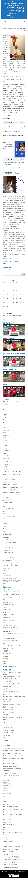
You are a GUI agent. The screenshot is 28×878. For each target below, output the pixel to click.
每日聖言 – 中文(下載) (8, 615)
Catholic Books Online (8, 508)
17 (7, 299)
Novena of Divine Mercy (9, 430)
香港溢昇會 (6, 714)
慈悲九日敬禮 (6, 785)
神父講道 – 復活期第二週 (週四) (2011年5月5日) (14, 28)
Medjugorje (16, 173)
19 (13, 299)
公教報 (4, 573)
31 (7, 306)
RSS (19, 131)
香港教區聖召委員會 (8, 709)
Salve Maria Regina (8, 841)
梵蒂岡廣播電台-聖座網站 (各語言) (12, 581)
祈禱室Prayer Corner (13, 5)
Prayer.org (5, 740)
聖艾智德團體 (6, 701)
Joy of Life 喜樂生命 (8, 681)
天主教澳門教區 (7, 653)
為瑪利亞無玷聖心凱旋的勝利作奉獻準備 (13, 315)
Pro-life (4, 443)
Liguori (4, 513)
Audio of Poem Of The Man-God (11, 725)
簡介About (6, 3)
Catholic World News (8, 552)
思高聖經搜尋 (6, 609)
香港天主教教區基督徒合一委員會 (11, 704)
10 (7, 295)
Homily (23, 30)
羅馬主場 (5, 583)
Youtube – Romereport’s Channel (11, 492)
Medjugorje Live (7, 819)
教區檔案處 (6, 656)
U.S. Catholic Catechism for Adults (12, 646)
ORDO (4, 599)
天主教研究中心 (7, 694)
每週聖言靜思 (6, 617)
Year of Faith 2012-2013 (9, 648)
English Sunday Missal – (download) (12, 597)
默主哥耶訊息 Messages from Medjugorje (16, 11)
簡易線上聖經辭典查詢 (8, 620)
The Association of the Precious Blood (12, 753)
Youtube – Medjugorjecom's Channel (12, 487)
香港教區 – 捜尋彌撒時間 (9, 666)
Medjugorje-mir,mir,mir (8, 824)
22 (23, 299)
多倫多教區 (6, 651)
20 (17, 299)
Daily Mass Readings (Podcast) (11, 592)
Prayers (4, 32)
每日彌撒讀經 (6, 612)
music (4, 425)
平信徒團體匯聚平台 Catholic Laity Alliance (14, 696)
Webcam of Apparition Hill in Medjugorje (13, 846)
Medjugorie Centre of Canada (10, 806)
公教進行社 (6, 523)
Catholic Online (7, 550)
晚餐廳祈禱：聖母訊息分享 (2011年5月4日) (13, 135)
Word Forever (6, 455)
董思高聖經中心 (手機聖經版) (10, 627)
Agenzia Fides (6, 540)
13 (17, 295)
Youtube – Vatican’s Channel (10, 495)
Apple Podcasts (12, 131)
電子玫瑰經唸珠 (7, 793)
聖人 (4, 622)
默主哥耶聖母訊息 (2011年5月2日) (10, 172)
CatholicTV (5, 466)
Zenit (4, 570)
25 (10, 302)
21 (20, 299)
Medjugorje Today (7, 822)
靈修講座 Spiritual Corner (13, 15)
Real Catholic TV (7, 477)
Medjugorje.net (6, 829)
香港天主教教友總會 (8, 707)
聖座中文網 (6, 661)
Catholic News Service (8, 547)
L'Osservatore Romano (9, 638)
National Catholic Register (9, 558)
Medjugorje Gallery (8, 817)
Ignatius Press (6, 511)
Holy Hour (5, 414)
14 (20, 295)
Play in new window (13, 126)
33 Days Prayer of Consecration (11, 401)
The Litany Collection (8, 763)
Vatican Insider (6, 568)
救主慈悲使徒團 (7, 699)
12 (13, 295)
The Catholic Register (8, 563)
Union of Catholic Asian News (10, 565)
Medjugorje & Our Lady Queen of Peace (13, 809)
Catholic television (7, 464)
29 (23, 302)
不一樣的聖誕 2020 (17, 857)
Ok (10, 876)
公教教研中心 (6, 689)
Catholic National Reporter (9, 542)
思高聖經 (5, 607)
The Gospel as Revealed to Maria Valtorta (13, 758)
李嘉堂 (4, 526)
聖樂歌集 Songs (13, 13)
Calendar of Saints (7, 727)
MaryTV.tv (5, 804)
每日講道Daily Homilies (17, 3)
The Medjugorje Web (8, 844)
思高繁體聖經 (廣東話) (8, 604)
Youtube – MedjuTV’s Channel (10, 489)
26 (13, 302)
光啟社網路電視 (7, 497)
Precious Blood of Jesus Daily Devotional (13, 748)
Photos (4, 437)
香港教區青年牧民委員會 (9, 712)
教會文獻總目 (6, 658)
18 (10, 299)
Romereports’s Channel (9, 479)
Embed (5, 128)
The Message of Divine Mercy (10, 766)
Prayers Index (6, 745)
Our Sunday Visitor (8, 560)
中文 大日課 (6, 780)
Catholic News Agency (8, 545)
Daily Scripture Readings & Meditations (13, 594)
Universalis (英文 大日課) (9, 773)
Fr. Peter (5, 30)
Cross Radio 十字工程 (8, 469)
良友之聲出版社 (7, 534)
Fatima (4, 801)
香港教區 (5, 664)
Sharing (12, 32)
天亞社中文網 (6, 575)
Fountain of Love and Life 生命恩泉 (12, 471)
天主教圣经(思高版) (8, 602)
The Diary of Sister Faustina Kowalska (13, 755)
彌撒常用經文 (6, 783)
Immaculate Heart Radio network (11, 474)
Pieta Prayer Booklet (8, 738)
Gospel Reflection (17, 30)
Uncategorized (6, 450)
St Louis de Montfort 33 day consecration (13, 750)
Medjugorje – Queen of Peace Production (13, 814)
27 (17, 302)
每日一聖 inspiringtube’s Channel (11, 500)
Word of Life (6, 458)
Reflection (8, 32)
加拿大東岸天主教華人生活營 (10, 691)
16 (4, 299)
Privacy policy (15, 876)
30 (4, 306)
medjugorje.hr (6, 827)
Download (21, 126)
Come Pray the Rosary (9, 730)
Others (4, 432)
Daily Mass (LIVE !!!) (8, 732)
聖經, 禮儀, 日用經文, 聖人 (9, 625)
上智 (4, 518)
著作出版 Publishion (13, 17)
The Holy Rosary (7, 761)
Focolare (5, 409)
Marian (19, 136)
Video (4, 453)
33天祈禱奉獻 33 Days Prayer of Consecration (15, 8)
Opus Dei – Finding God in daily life (12, 683)
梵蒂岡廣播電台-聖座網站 (9, 578)
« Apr (4, 309)
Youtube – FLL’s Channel (9, 482)
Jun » (7, 309)
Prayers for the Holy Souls (9, 743)
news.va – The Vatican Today (10, 640)
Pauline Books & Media (9, 516)
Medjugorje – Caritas (8, 812)
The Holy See (6, 643)
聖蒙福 (4, 319)
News (4, 427)
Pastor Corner (6, 435)
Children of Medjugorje (8, 799)
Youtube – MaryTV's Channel (10, 484)
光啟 (4, 521)
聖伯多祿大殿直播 (7, 502)
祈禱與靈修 (6, 788)
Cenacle (16, 136)
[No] (26, 874)
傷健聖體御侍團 (7, 686)
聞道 (4, 531)
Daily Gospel (6, 589)
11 (10, 295)
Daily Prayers (6, 735)
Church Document (7, 407)
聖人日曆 (5, 790)
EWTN (4, 555)
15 (23, 295)
